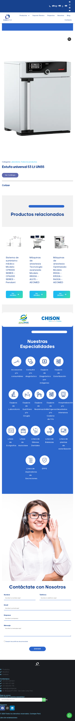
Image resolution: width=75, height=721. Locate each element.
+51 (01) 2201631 (55, 6)
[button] (69, 39)
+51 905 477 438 (66, 6)
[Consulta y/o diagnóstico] (30, 361)
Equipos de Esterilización (60, 373)
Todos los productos (29, 162)
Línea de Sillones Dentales (35, 442)
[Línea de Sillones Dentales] (35, 430)
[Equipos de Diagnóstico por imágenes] (44, 361)
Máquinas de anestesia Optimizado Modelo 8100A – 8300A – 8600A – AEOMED (36, 270)
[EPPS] (44, 460)
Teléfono (42, 595)
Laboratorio (15, 162)
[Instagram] (69, 4)
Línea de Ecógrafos (11, 442)
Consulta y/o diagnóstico (31, 373)
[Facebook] (69, 1)
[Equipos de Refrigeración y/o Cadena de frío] (51, 394)
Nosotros (61, 15)
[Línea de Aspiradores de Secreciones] (30, 460)
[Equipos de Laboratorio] (13, 394)
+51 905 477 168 (59, 6)
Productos (23, 15)
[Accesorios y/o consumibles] (16, 361)
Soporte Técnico (38, 15)
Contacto (68, 20)
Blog (68, 15)
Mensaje (7, 625)
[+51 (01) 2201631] (50, 6)
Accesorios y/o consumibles (17, 373)
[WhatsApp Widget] (69, 715)
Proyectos (51, 15)
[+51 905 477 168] (56, 6)
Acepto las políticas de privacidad (17, 641)
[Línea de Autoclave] (23, 430)
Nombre (7, 595)
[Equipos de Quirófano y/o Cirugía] (27, 394)
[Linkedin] (12, 708)
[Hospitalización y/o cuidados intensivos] (63, 394)
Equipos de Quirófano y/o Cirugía (27, 409)
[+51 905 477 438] (62, 6)
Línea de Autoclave (23, 442)
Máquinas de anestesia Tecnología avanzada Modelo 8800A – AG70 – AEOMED (12, 270)
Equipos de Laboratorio (14, 406)
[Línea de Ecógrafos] (11, 430)
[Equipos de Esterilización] (58, 361)
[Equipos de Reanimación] (39, 394)
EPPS (44, 469)
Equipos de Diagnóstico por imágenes (45, 376)
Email (6, 605)
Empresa (7, 615)
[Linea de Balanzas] (49, 430)
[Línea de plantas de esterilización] (63, 430)
